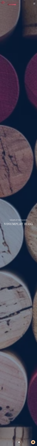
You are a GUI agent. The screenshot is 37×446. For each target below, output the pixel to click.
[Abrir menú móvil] (34, 3)
